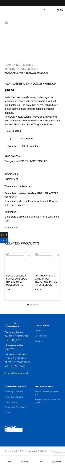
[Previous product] (6, 77)
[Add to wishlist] (54, 256)
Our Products (41, 336)
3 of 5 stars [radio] (35, 216)
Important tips (44, 386)
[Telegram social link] (21, 167)
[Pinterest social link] (39, 3)
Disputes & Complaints (15, 407)
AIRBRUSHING (23, 65)
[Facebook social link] (25, 3)
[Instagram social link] (32, 3)
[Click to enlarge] (10, 58)
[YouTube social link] (36, 3)
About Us (39, 330)
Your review (12, 227)
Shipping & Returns (14, 391)
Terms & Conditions (14, 397)
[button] (18, 295)
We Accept (11, 427)
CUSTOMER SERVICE (15, 386)
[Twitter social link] (29, 3)
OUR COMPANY (43, 325)
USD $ (4, 240)
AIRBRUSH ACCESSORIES (20, 69)
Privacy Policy (11, 402)
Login (7, 412)
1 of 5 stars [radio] (10, 216)
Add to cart (27, 139)
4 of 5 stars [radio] (47, 216)
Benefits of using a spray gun (46, 393)
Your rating (11, 212)
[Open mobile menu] (3, 10)
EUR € (4, 235)
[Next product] (12, 77)
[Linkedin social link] (17, 167)
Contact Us (40, 341)
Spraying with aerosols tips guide (47, 401)
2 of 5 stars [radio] (22, 216)
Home (8, 65)
